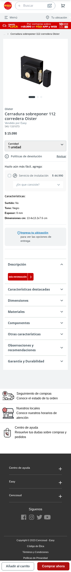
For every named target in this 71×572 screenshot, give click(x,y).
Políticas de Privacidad (35, 558)
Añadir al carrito (18, 566)
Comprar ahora (53, 566)
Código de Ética (35, 546)
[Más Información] (35, 276)
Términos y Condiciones (35, 552)
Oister (9, 109)
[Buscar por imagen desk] (49, 6)
